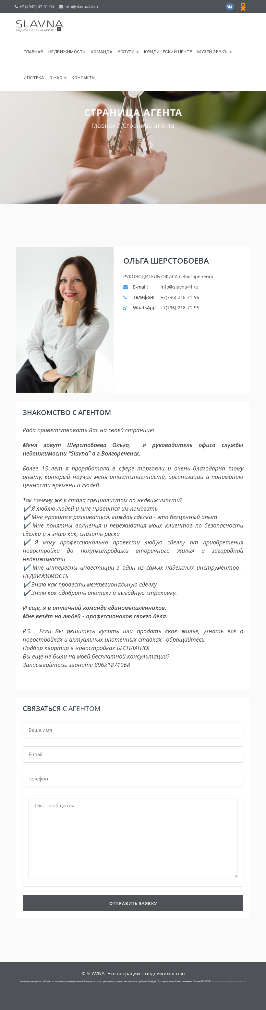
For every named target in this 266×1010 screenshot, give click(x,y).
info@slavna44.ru (81, 6)
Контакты (84, 77)
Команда (102, 51)
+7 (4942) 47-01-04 (36, 6)
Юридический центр (168, 51)
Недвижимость (67, 51)
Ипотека (34, 77)
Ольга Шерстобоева (166, 260)
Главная (33, 51)
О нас (56, 77)
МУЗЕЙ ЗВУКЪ (213, 51)
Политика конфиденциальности (229, 981)
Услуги (126, 51)
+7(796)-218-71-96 (180, 307)
